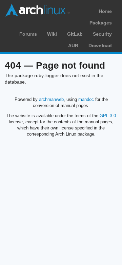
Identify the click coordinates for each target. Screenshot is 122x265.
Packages (100, 22)
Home (105, 11)
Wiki (52, 34)
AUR (73, 45)
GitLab (75, 34)
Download (100, 45)
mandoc (86, 99)
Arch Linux (37, 10)
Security (102, 34)
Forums (28, 34)
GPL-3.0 (108, 115)
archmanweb (51, 99)
